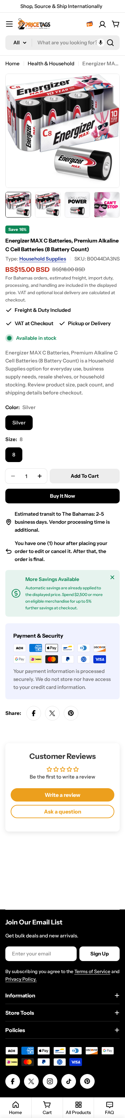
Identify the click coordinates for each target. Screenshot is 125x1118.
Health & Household (51, 63)
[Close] (112, 577)
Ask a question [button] (62, 811)
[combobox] (62, 42)
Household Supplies (42, 259)
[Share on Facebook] (33, 713)
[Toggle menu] (9, 24)
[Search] (110, 43)
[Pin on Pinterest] (71, 713)
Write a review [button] (62, 795)
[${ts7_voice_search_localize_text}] (101, 42)
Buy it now (62, 496)
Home (12, 63)
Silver (19, 422)
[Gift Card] (89, 24)
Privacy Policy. (21, 979)
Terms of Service (92, 971)
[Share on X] (52, 713)
